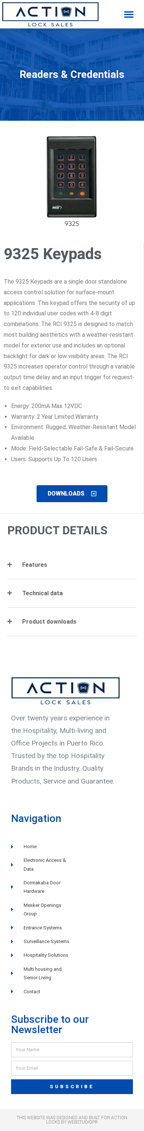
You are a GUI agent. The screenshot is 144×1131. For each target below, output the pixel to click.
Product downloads (49, 621)
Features (34, 564)
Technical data (42, 593)
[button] (129, 14)
